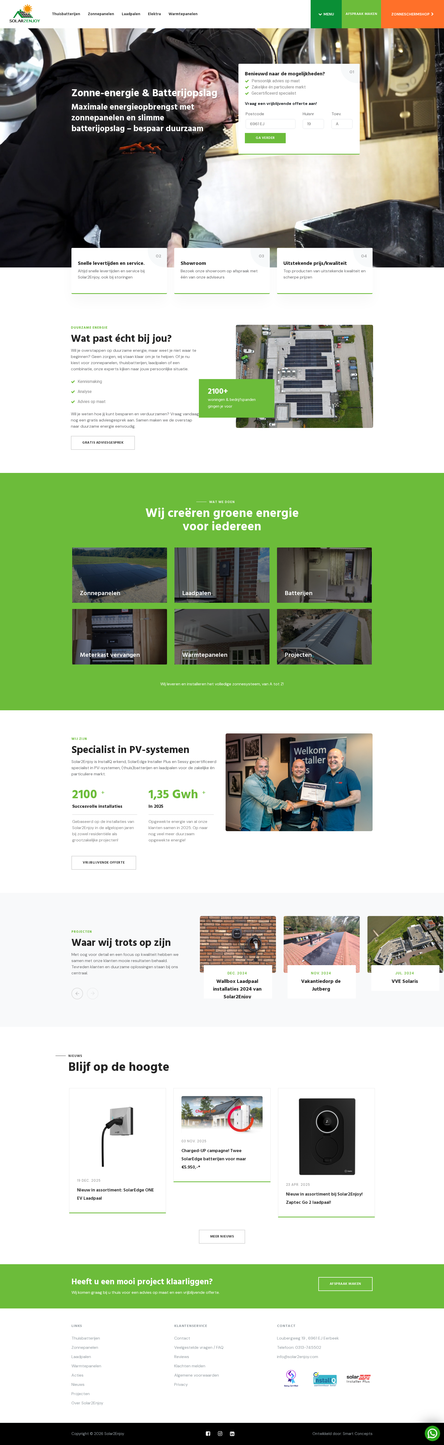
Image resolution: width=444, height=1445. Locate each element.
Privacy (181, 1385)
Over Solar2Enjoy (87, 1403)
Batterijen (298, 593)
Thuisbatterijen (66, 14)
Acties (77, 1375)
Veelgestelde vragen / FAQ (199, 1347)
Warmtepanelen (183, 14)
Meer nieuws (222, 1237)
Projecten (298, 655)
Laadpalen (131, 14)
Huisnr (308, 113)
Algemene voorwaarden (196, 1375)
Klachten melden (189, 1366)
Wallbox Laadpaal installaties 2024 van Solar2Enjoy (237, 989)
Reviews (181, 1357)
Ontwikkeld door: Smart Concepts (342, 1433)
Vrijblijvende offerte (104, 863)
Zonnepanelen (101, 14)
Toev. (336, 113)
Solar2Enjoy (114, 1433)
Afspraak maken (361, 14)
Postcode (255, 113)
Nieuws (78, 1385)
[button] (77, 993)
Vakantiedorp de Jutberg (321, 985)
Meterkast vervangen (110, 655)
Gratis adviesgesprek (103, 443)
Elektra (154, 14)
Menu (328, 14)
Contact (182, 1338)
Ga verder (265, 138)
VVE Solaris (405, 981)
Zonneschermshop (411, 14)
